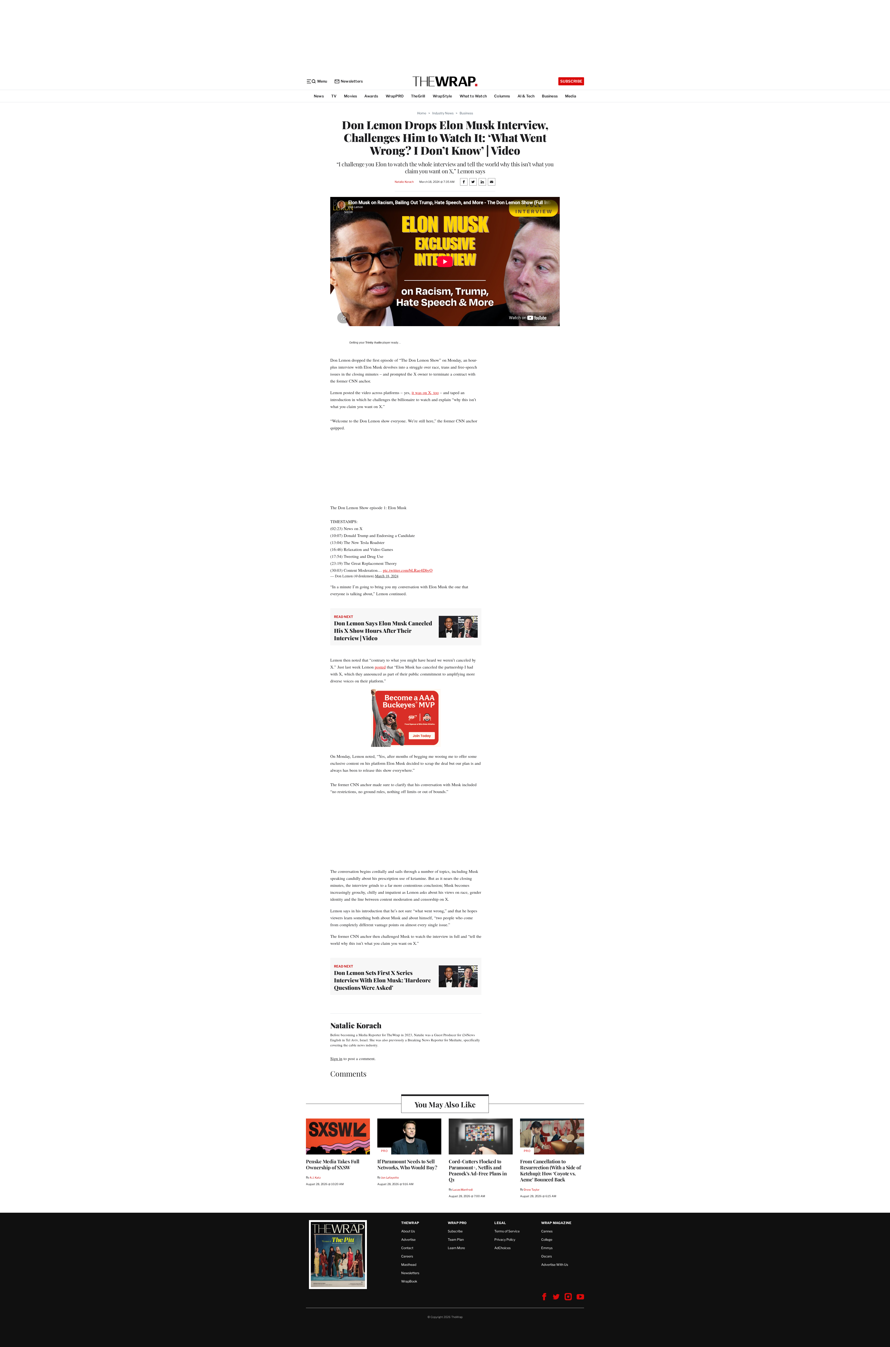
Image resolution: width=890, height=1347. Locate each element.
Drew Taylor (532, 1189)
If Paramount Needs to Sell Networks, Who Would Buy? (407, 1164)
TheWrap (410, 1223)
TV (334, 96)
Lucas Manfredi (462, 1189)
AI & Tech (526, 96)
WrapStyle (442, 96)
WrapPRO (395, 96)
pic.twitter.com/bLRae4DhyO (407, 570)
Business (550, 96)
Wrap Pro (457, 1223)
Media (570, 96)
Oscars (546, 1256)
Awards (371, 96)
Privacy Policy (504, 1239)
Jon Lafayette (390, 1177)
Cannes (547, 1231)
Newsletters (352, 81)
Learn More (456, 1248)
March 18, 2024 (386, 575)
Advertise (408, 1239)
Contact (407, 1248)
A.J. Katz (315, 1177)
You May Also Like (445, 1104)
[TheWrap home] (445, 81)
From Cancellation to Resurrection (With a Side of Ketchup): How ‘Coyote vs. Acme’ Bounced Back (550, 1170)
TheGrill (418, 96)
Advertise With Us (554, 1265)
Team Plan (456, 1239)
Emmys (547, 1248)
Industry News (443, 113)
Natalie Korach (404, 181)
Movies (350, 96)
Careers (407, 1256)
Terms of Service (507, 1231)
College (546, 1239)
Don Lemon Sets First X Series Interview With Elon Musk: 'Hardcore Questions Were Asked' (382, 980)
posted (380, 667)
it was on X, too (425, 392)
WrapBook (409, 1281)
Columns (502, 96)
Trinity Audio (373, 342)
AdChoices (502, 1248)
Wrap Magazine (556, 1223)
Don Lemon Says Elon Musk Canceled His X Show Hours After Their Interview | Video (383, 630)
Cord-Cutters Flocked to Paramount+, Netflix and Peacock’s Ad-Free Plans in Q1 (478, 1170)
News (319, 96)
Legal (500, 1223)
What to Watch (473, 96)
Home (421, 113)
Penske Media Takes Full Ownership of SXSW (332, 1164)
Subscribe (571, 81)
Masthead (408, 1265)
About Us (408, 1231)
